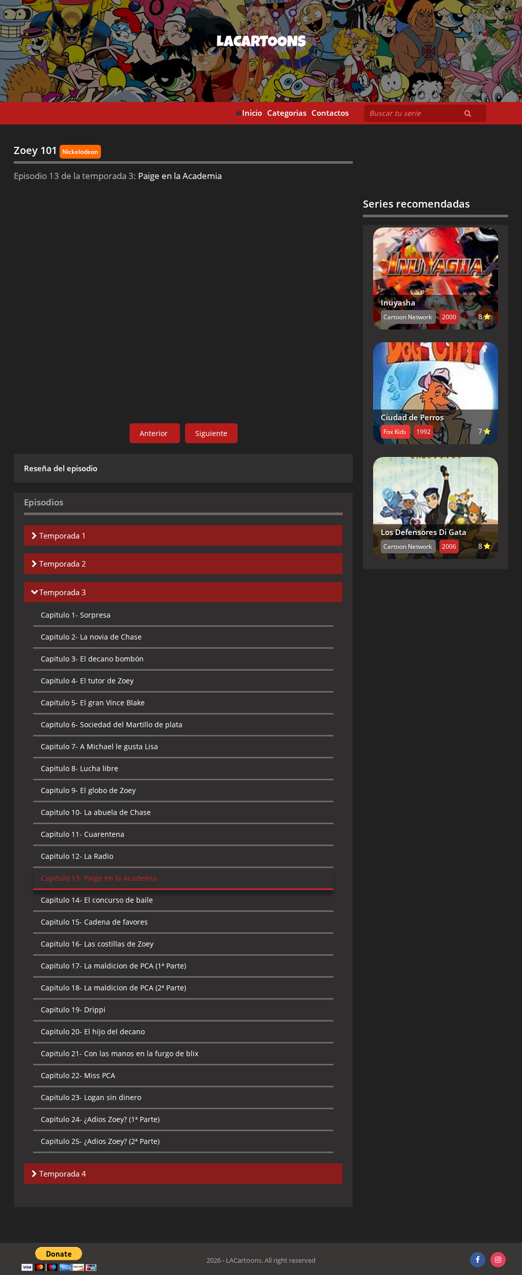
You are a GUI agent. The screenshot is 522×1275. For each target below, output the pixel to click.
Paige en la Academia (99, 878)
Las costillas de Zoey (97, 944)
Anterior (155, 433)
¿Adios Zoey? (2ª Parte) (100, 1141)
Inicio (252, 113)
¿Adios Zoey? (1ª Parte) (100, 1119)
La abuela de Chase (96, 812)
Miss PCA (78, 1075)
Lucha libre (79, 768)
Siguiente (211, 433)
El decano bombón (92, 659)
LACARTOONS (261, 43)
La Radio (77, 856)
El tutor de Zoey (87, 680)
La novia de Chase (91, 637)
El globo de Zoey (88, 790)
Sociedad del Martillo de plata (111, 724)
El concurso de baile (97, 900)
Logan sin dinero (91, 1097)
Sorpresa (76, 615)
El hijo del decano (93, 1031)
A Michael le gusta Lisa (99, 746)
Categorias (286, 113)
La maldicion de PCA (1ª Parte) (113, 966)
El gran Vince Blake (93, 702)
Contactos (330, 113)
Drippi (73, 1009)
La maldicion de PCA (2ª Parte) (113, 987)
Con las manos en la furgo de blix (119, 1053)
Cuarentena (82, 834)
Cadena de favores (94, 922)
